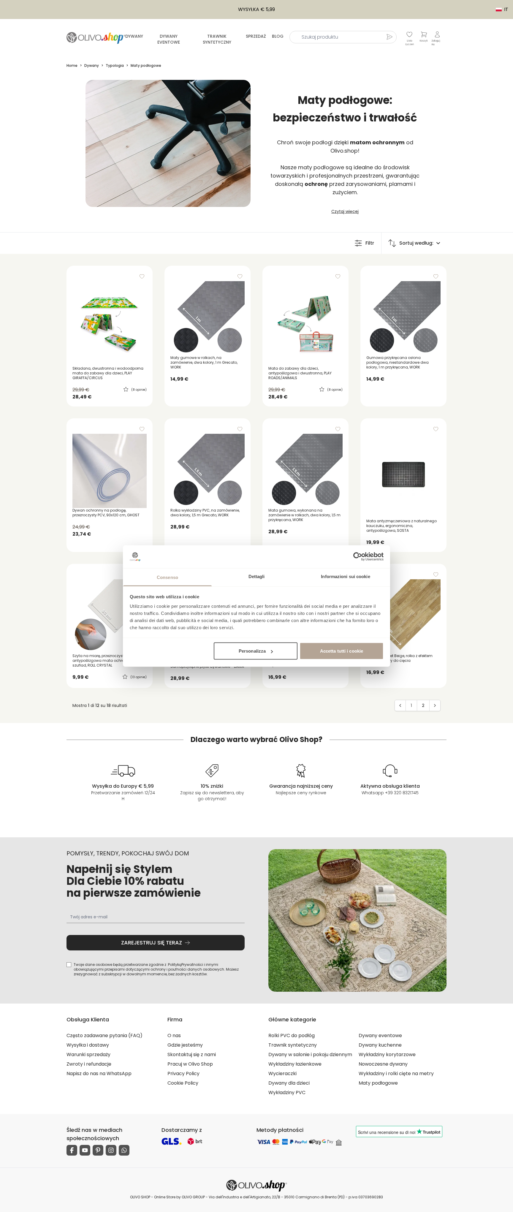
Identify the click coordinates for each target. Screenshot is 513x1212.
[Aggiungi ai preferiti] (142, 276)
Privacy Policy (183, 1073)
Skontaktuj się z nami (191, 1054)
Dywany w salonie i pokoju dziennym (310, 1054)
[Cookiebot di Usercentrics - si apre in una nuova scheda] (358, 556)
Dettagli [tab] (256, 576)
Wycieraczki (282, 1073)
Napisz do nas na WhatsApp (99, 1073)
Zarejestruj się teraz (151, 942)
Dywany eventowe (168, 39)
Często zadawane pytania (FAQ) (104, 1035)
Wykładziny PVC (286, 1092)
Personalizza (252, 651)
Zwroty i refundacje (88, 1064)
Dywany (134, 36)
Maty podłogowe (378, 1083)
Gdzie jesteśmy (185, 1045)
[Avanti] (435, 705)
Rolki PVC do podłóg (291, 1035)
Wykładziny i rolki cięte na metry (396, 1073)
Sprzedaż (256, 36)
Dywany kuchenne (380, 1045)
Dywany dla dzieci (289, 1083)
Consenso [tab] (167, 577)
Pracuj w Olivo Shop (190, 1064)
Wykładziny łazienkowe (295, 1064)
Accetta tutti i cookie (341, 651)
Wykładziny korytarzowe (387, 1054)
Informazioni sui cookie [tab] (345, 576)
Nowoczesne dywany (383, 1064)
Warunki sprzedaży (88, 1054)
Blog (278, 36)
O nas (174, 1035)
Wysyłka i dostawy (87, 1045)
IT (499, 9)
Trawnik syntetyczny (217, 39)
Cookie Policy (182, 1083)
